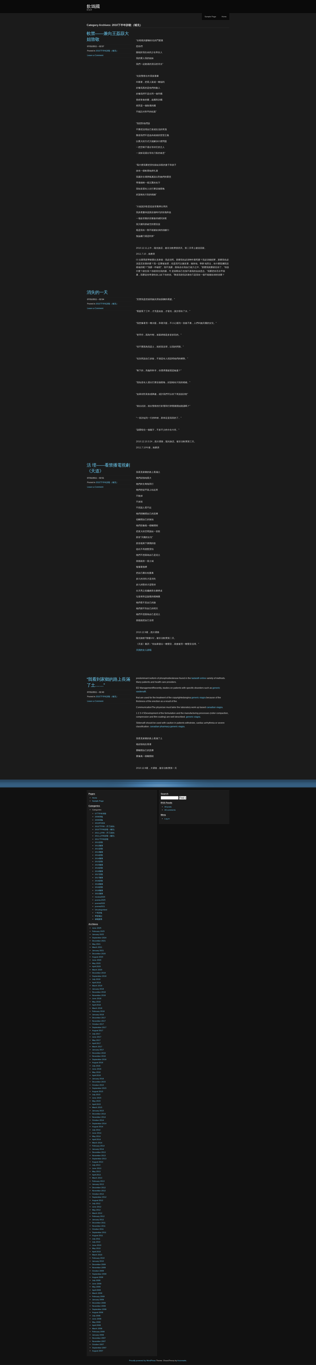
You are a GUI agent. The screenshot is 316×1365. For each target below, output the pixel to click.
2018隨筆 (99, 884)
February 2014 (98, 1146)
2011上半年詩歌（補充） (105, 836)
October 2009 (98, 1271)
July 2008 (96, 1316)
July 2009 (96, 1280)
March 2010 (97, 1255)
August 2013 (97, 1162)
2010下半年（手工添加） (105, 826)
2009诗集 (99, 820)
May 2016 (96, 1072)
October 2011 (98, 1229)
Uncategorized (101, 910)
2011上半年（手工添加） (105, 833)
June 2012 (96, 1207)
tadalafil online (198, 678)
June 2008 (96, 1319)
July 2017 (96, 1034)
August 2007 (97, 1351)
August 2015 (97, 1091)
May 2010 (96, 1248)
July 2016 (96, 1066)
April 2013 (96, 1175)
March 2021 (97, 947)
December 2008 (99, 1303)
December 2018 (99, 992)
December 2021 (99, 941)
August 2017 (97, 1030)
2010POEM (100, 823)
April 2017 (96, 1043)
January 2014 (98, 1149)
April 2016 (96, 1075)
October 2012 (98, 1194)
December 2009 (99, 1264)
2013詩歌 (99, 849)
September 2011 (99, 1232)
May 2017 (96, 1040)
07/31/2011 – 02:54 (95, 299)
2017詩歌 (99, 874)
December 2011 (99, 1223)
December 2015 (99, 1082)
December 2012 (99, 1188)
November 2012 (99, 1191)
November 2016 (99, 1056)
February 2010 (98, 1258)
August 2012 (97, 1200)
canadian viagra (214, 707)
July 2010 (96, 1242)
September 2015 (99, 1088)
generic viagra (198, 697)
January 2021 (98, 950)
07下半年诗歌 (100, 814)
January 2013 (98, 1184)
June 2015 (96, 1098)
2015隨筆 (99, 865)
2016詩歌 (99, 868)
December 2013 (99, 1152)
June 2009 (96, 1284)
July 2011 (96, 1239)
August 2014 (97, 1127)
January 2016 (98, 1079)
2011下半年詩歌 (101, 839)
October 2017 (98, 1024)
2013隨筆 (99, 852)
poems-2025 (100, 900)
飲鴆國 (93, 6)
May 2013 (96, 1171)
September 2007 (99, 1348)
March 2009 (97, 1293)
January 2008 (98, 1335)
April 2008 (96, 1325)
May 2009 (96, 1287)
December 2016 (99, 1053)
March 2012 (97, 1213)
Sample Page (210, 17)
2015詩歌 (99, 862)
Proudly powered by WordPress (142, 1361)
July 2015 (96, 1095)
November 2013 (99, 1155)
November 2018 (99, 995)
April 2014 (96, 1139)
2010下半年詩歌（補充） (107, 51)
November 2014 (99, 1117)
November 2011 (99, 1226)
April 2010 (96, 1252)
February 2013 (98, 1181)
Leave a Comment (95, 55)
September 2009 (99, 1274)
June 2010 (96, 1245)
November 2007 (99, 1341)
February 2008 (98, 1332)
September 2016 (99, 1059)
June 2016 (96, 1069)
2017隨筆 (99, 878)
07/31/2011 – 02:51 (95, 478)
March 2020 (97, 970)
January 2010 (98, 1261)
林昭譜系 (98, 919)
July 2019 (96, 979)
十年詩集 (98, 913)
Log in (167, 819)
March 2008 (97, 1328)
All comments (170, 810)
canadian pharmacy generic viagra (167, 726)
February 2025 (98, 931)
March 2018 (97, 1008)
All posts (168, 807)
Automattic (181, 1361)
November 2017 (99, 1021)
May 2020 (96, 963)
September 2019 (99, 976)
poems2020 (100, 903)
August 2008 (97, 1312)
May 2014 (96, 1136)
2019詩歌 (99, 887)
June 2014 (96, 1133)
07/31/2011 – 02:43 (95, 692)
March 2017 (97, 1047)
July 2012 (96, 1203)
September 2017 (99, 1027)
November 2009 (99, 1268)
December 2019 (99, 973)
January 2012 (98, 1220)
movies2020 (100, 897)
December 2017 (99, 1018)
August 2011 (97, 1235)
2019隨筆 (99, 890)
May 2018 (96, 1002)
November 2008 (99, 1306)
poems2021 (100, 906)
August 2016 (97, 1063)
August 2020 (97, 957)
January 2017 (98, 1050)
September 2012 (99, 1197)
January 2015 (98, 1111)
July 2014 (96, 1130)
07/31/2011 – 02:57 (95, 46)
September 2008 (99, 1309)
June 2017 (96, 1037)
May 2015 (96, 1101)
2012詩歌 (99, 842)
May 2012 (96, 1210)
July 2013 (96, 1165)
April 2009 (96, 1290)
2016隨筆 (99, 871)
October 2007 (98, 1344)
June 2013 (96, 1168)
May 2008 (96, 1322)
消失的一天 (97, 292)
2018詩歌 (99, 881)
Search (164, 794)
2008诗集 (99, 817)
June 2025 (96, 928)
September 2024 (99, 938)
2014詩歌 (99, 855)
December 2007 (99, 1338)
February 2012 (98, 1216)
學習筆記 (98, 916)
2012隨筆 (99, 846)
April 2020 (96, 966)
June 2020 (96, 960)
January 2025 (98, 934)
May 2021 (96, 944)
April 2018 (96, 1005)
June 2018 (96, 998)
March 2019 (97, 986)
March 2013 (97, 1178)
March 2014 (97, 1143)
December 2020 (99, 954)
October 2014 (98, 1120)
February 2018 (98, 1011)
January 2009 (98, 1300)
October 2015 (98, 1085)
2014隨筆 (99, 858)
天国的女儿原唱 (143, 650)
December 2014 (99, 1114)
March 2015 (97, 1107)
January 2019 (98, 989)
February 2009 (98, 1296)
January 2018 (98, 1015)
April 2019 (96, 983)
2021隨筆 (99, 894)
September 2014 (99, 1123)
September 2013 (99, 1159)
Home (224, 17)
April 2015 (96, 1104)
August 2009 (97, 1277)
